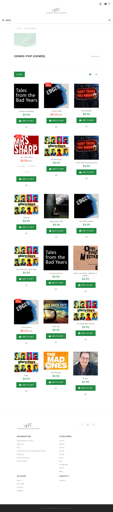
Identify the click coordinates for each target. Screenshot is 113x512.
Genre (61, 451)
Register (20, 491)
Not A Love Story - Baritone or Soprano (85, 274)
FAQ (18, 448)
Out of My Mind (26, 157)
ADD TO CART (28, 121)
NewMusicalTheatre (47, 508)
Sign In (19, 480)
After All (26, 218)
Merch (61, 468)
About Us (20, 444)
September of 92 (56, 221)
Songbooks (63, 465)
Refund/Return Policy (25, 441)
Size (60, 461)
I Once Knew (26, 327)
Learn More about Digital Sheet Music (31, 451)
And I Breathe (86, 111)
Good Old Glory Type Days (26, 269)
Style (61, 458)
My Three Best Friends (85, 324)
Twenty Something (26, 111)
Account (20, 487)
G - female (31, 166)
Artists (61, 444)
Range (61, 454)
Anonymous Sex (56, 273)
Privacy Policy (22, 461)
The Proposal (56, 373)
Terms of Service (23, 458)
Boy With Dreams (86, 221)
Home (19, 28)
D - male (26, 172)
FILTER (19, 74)
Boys (26, 375)
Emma (85, 379)
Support (62, 480)
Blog (61, 471)
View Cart (20, 484)
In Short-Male (56, 111)
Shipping (20, 454)
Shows (61, 448)
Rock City (56, 327)
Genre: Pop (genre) (30, 28)
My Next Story (56, 159)
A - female (21, 166)
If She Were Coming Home (86, 163)
